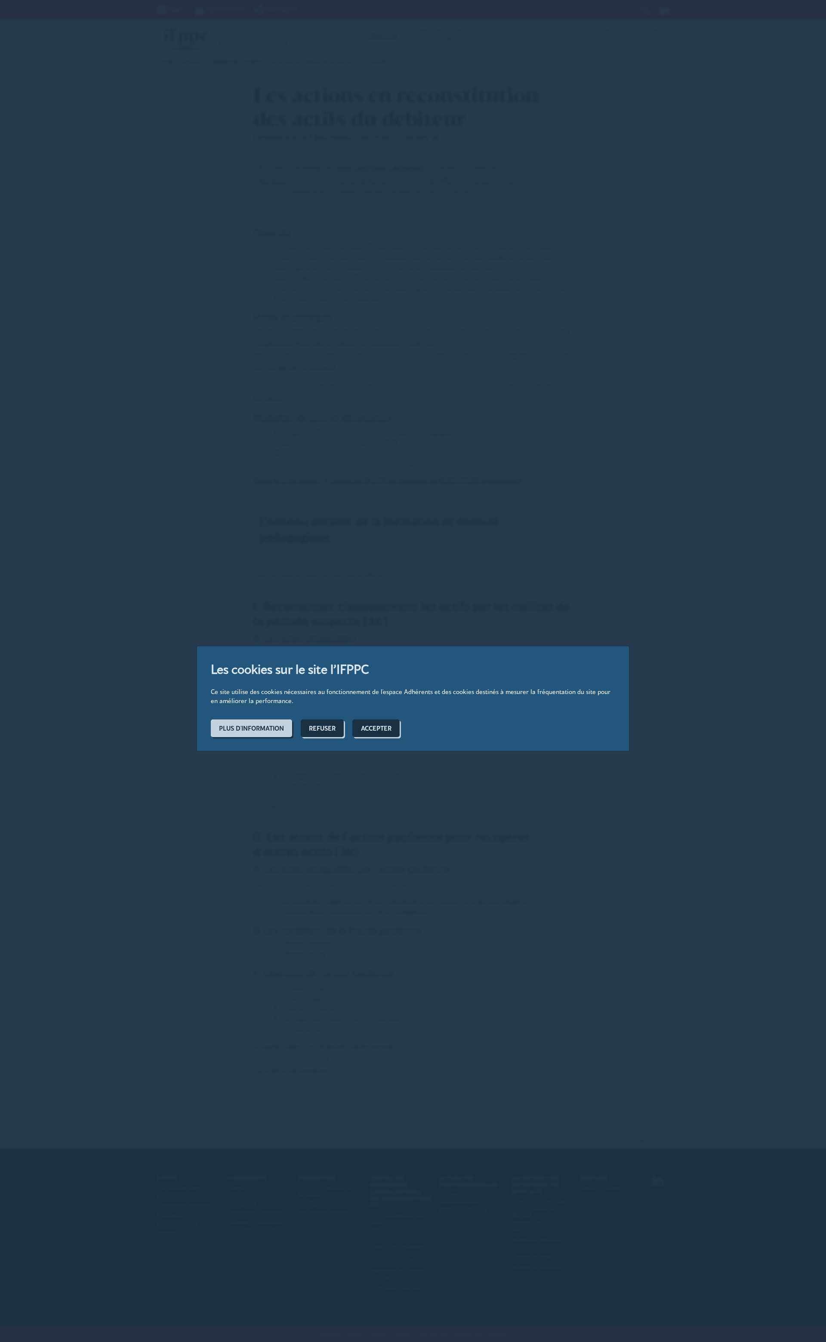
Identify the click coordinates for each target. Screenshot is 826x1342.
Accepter (376, 728)
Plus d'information (251, 728)
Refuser (322, 728)
